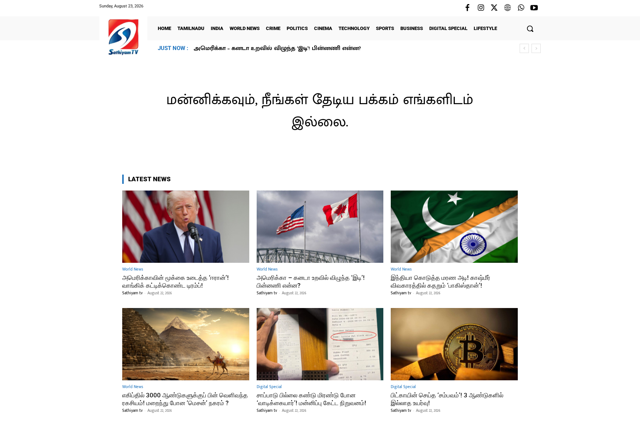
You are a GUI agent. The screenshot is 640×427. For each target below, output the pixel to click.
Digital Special (269, 387)
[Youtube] (534, 8)
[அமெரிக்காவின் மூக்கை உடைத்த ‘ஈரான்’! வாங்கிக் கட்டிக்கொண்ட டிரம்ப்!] (185, 227)
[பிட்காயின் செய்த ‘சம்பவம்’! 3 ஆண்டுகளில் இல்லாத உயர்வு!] (454, 344)
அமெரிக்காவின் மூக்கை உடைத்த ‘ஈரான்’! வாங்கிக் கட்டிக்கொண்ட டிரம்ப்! (175, 281)
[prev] (524, 48)
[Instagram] (480, 8)
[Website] (507, 8)
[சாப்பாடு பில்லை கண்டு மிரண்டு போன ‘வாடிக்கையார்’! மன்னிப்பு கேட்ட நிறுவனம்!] (320, 344)
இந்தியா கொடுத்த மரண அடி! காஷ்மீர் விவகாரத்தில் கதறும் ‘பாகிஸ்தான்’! (298, 48)
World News (132, 270)
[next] (536, 48)
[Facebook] (467, 8)
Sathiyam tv (132, 293)
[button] (530, 28)
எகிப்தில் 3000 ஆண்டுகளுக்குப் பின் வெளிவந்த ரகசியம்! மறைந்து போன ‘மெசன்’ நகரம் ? (185, 398)
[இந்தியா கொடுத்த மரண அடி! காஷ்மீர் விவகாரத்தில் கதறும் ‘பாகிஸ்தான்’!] (454, 227)
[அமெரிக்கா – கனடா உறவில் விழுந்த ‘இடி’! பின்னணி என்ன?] (320, 227)
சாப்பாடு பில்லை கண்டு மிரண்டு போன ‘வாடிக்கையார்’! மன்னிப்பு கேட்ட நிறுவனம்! (311, 398)
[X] (494, 8)
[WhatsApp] (520, 8)
